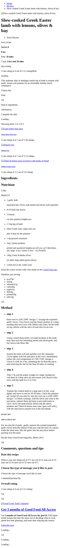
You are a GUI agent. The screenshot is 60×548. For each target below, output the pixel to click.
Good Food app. (50, 269)
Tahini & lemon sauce (8, 166)
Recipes (10, 6)
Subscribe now (7, 525)
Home (9, 3)
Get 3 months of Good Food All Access (28, 509)
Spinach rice (5, 150)
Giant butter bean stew (9, 134)
